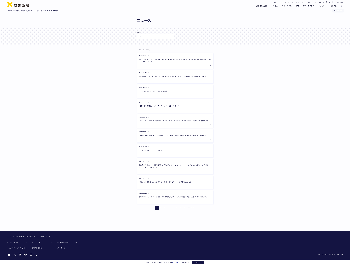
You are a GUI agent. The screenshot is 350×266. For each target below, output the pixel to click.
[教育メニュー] (300, 6)
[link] (139, 208)
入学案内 (275, 6)
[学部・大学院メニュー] (293, 6)
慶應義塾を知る (261, 6)
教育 (297, 6)
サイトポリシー (176, 262)
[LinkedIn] (31, 254)
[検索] (341, 6)
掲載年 (139, 32)
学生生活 (321, 6)
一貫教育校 (333, 6)
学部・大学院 (287, 6)
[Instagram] (326, 2)
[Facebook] (320, 2)
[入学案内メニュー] (279, 6)
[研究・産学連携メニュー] (315, 6)
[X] (323, 2)
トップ (9, 236)
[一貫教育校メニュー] (338, 6)
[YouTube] (329, 2)
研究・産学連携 (308, 6)
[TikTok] (332, 2)
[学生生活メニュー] (326, 6)
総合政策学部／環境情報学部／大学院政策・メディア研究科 (28, 236)
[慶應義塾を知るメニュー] (268, 6)
